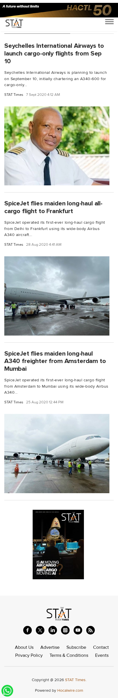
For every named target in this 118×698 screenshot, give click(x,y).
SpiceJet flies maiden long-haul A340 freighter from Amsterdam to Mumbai (55, 361)
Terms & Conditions (69, 655)
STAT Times (13, 95)
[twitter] (40, 630)
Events (102, 655)
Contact (101, 647)
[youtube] (78, 630)
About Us (24, 647)
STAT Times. (75, 679)
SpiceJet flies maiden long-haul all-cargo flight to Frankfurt (53, 207)
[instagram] (65, 630)
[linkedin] (52, 630)
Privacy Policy (29, 655)
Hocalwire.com (70, 690)
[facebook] (27, 630)
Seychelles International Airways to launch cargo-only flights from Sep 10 (54, 53)
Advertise (50, 647)
